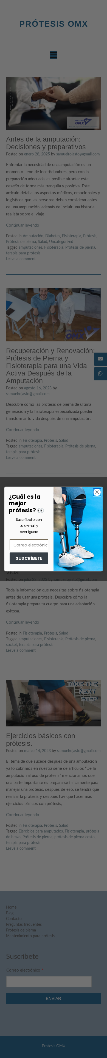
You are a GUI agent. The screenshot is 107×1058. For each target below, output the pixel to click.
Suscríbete (29, 558)
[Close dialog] (97, 492)
